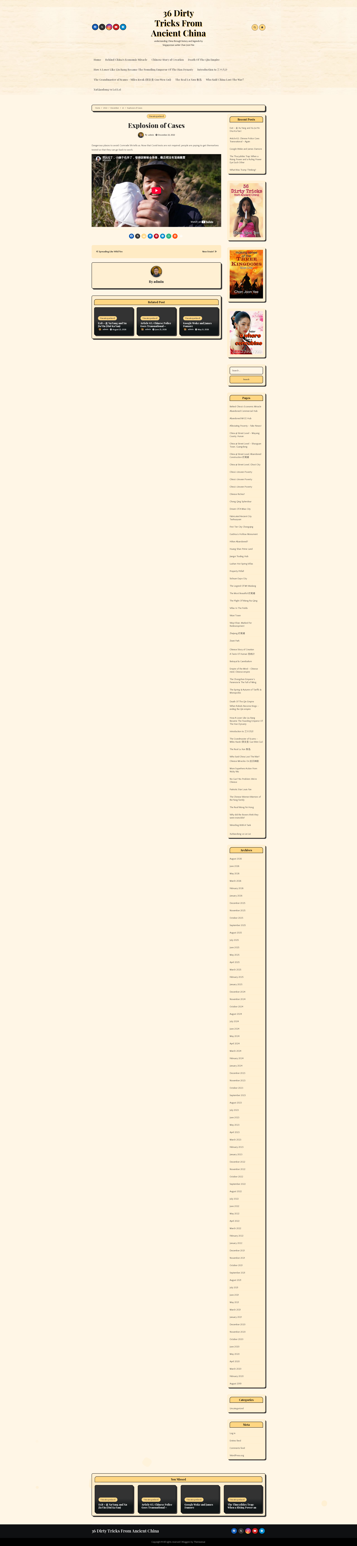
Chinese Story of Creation (168, 59)
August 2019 (236, 1383)
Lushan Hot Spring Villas (241, 564)
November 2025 (238, 910)
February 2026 (237, 888)
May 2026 (235, 873)
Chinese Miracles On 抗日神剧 (244, 761)
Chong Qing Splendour (241, 501)
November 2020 (238, 1332)
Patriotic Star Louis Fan (241, 789)
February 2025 (237, 977)
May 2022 (234, 1213)
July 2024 (234, 1021)
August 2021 (235, 1280)
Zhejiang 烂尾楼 (237, 633)
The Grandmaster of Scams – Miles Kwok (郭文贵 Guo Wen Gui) (132, 79)
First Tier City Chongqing (241, 527)
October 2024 (236, 1006)
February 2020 (237, 1376)
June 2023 (234, 1117)
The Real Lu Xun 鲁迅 (188, 79)
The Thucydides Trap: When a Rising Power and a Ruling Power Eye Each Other (246, 159)
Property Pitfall (237, 571)
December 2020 (238, 1324)
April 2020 (235, 1361)
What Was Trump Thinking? (243, 170)
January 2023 (236, 1154)
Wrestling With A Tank (240, 825)
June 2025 (234, 947)
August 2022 (236, 1191)
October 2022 (236, 1176)
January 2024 (236, 1066)
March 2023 (235, 1139)
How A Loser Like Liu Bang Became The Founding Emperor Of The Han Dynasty (143, 69)
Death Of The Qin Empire (204, 59)
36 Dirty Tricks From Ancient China (178, 22)
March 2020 (236, 1369)
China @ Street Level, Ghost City (245, 464)
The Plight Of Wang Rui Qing (243, 600)
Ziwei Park (235, 641)
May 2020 (235, 1354)
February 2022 (236, 1236)
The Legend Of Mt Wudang (243, 586)
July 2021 (234, 1287)
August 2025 (236, 932)
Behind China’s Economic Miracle (126, 59)
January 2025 (236, 984)
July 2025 (234, 940)
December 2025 (237, 903)
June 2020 (235, 1346)
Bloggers (186, 1542)
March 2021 (235, 1309)
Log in (233, 1433)
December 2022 (237, 1162)
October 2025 (236, 918)
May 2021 (234, 1302)
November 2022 (237, 1169)
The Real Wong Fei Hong (242, 807)
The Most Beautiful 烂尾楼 (242, 593)
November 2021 (237, 1258)
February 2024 (237, 1058)
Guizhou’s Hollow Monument (244, 534)
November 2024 (238, 999)
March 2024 (235, 1051)
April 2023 (235, 1132)
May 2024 (235, 1036)
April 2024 (235, 1043)
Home (97, 59)
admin (151, 135)
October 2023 (236, 1088)
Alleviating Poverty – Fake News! (245, 426)
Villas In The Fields (239, 608)
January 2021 (236, 1317)
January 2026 (236, 895)
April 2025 (235, 962)
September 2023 (238, 1095)
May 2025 (235, 955)
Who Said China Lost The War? (225, 79)
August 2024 (236, 1014)
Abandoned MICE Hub (241, 418)
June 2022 (234, 1206)
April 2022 (235, 1221)
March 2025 (235, 969)
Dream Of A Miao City (240, 509)
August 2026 (236, 859)
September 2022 (238, 1184)
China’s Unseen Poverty (241, 472)
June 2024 (234, 1029)
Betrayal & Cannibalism (241, 661)
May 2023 (235, 1125)
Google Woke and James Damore (197, 325)
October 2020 (236, 1339)
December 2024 (237, 992)
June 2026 (234, 866)
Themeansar (199, 1542)
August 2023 (236, 1102)
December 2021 (237, 1250)
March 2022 (235, 1228)
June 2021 (234, 1295)
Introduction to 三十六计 (212, 69)
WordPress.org (237, 1455)
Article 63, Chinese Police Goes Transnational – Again (155, 326)
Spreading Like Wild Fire (110, 251)
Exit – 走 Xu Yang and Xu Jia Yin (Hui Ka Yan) (112, 325)
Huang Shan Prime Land (241, 549)
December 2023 (237, 1073)
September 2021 (237, 1273)
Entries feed (235, 1440)
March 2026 (235, 881)
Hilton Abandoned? (239, 541)
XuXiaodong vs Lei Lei (107, 89)
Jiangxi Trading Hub (239, 556)
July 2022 (234, 1199)
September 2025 (238, 925)
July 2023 (234, 1110)
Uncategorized (156, 116)
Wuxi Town (235, 615)
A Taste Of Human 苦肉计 (242, 654)
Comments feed (237, 1448)
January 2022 (236, 1243)
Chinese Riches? (237, 494)
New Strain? (208, 251)
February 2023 (237, 1147)
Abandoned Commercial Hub (244, 411)
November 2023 (238, 1080)
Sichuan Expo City (238, 578)
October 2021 (236, 1265)
